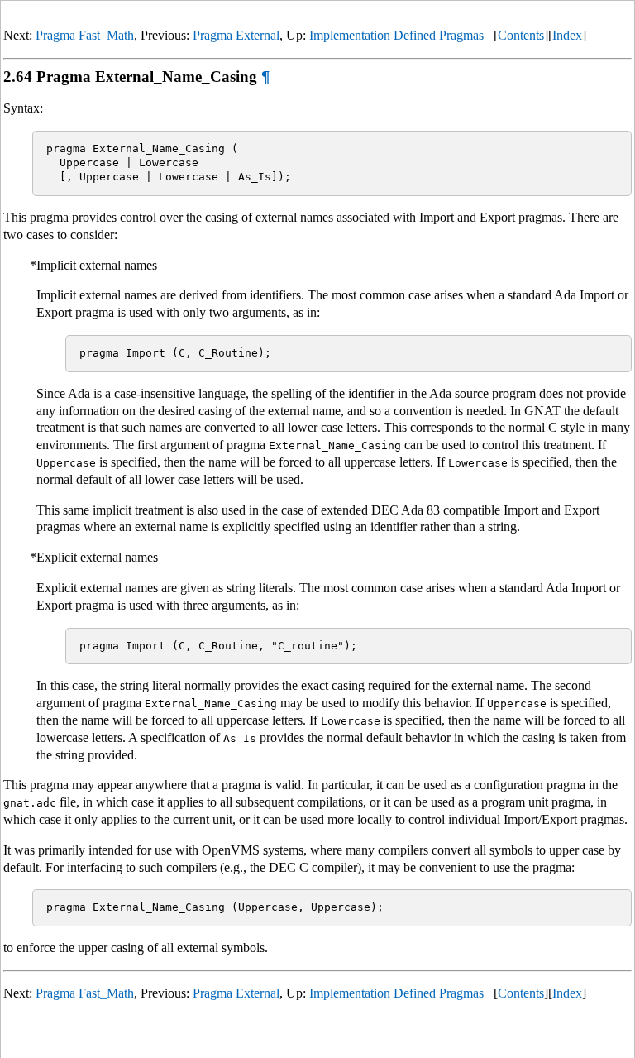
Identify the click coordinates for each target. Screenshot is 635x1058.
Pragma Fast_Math (85, 35)
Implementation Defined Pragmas (396, 35)
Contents (521, 35)
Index (567, 35)
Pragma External (236, 35)
